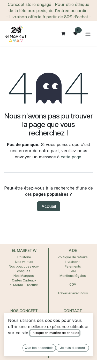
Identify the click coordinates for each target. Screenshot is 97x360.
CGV (72, 284)
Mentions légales (72, 276)
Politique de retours (73, 257)
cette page (71, 156)
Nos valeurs (24, 262)
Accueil (48, 206)
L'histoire (24, 257)
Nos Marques (24, 276)
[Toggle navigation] (88, 33)
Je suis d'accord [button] (72, 348)
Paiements (73, 266)
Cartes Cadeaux (24, 280)
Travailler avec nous (72, 293)
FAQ (73, 271)
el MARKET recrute (24, 285)
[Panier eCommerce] (63, 33)
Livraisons (72, 262)
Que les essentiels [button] (39, 348)
